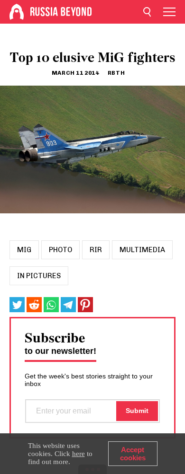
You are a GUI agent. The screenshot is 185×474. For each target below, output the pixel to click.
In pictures (39, 276)
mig (24, 250)
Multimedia (142, 250)
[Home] (16, 12)
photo (60, 250)
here (78, 453)
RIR (96, 250)
